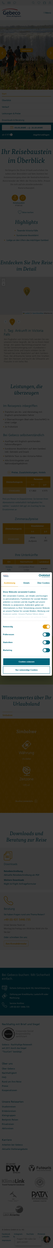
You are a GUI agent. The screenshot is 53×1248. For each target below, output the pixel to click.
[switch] (46, 634)
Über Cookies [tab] (43, 583)
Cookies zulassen (26, 662)
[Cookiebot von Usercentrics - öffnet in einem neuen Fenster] (39, 576)
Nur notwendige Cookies (26, 670)
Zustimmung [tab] (9, 583)
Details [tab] (26, 583)
